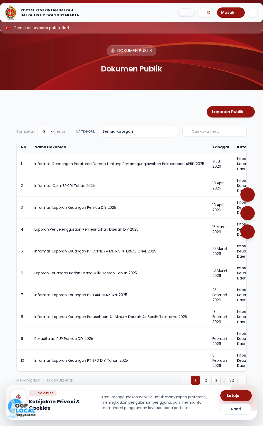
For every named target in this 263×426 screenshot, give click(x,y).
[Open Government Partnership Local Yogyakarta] (21, 408)
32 (231, 380)
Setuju (233, 395)
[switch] (186, 12)
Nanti (236, 409)
